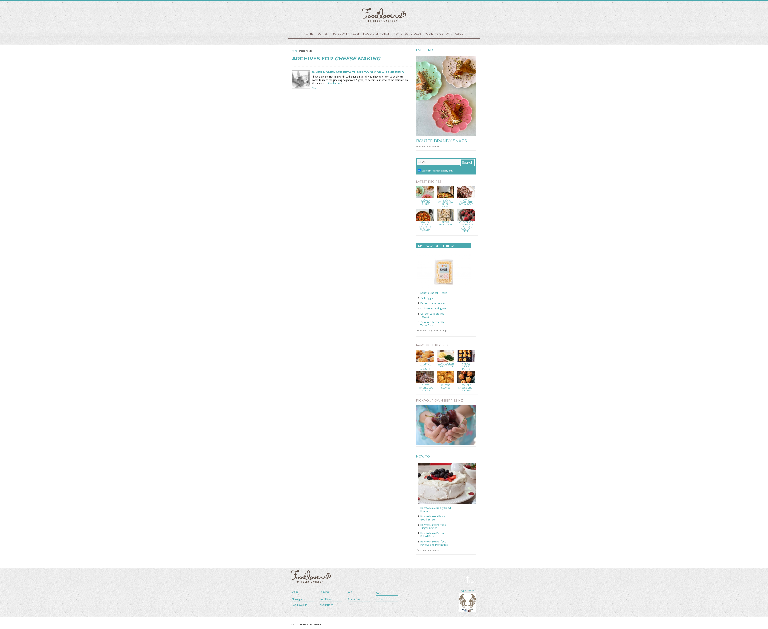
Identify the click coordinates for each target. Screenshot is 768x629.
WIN (449, 33)
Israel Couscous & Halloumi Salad (445, 203)
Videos (416, 33)
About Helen (326, 605)
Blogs (314, 88)
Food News (433, 33)
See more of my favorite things (432, 330)
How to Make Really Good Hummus (435, 509)
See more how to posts (428, 549)
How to (423, 456)
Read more (335, 83)
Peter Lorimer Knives (433, 303)
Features (400, 33)
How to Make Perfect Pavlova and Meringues (434, 543)
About (460, 33)
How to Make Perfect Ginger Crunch (433, 526)
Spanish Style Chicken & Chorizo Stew (425, 226)
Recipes (321, 33)
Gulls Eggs (426, 298)
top (470, 579)
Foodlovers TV (300, 605)
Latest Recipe (428, 50)
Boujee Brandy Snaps (441, 141)
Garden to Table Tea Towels (432, 315)
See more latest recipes (427, 146)
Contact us (354, 599)
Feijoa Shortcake (446, 223)
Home (308, 33)
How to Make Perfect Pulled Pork (433, 534)
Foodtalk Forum (377, 33)
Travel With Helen (345, 33)
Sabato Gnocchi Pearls (433, 293)
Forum (379, 593)
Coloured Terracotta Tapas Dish (432, 323)
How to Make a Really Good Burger (433, 517)
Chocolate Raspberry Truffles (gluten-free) (466, 226)
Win (350, 591)
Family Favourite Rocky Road (466, 202)
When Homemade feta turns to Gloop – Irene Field (358, 72)
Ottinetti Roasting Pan (433, 308)
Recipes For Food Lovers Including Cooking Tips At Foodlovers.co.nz (384, 15)
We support (467, 591)
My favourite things (436, 246)
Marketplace (298, 599)
